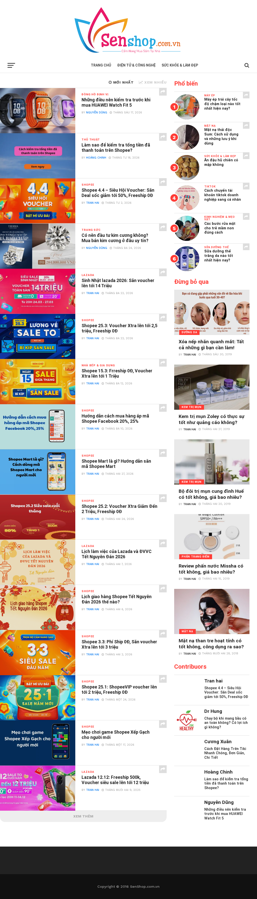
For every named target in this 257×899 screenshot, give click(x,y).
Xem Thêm (83, 816)
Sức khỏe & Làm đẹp (180, 65)
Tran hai (92, 202)
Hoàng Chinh (96, 157)
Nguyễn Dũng (96, 112)
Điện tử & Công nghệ (136, 65)
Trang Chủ (101, 65)
